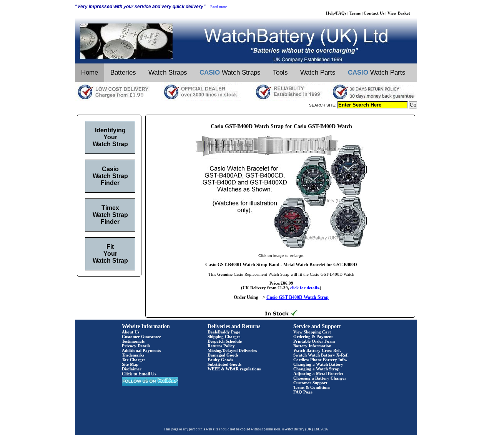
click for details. (305, 287)
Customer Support (310, 382)
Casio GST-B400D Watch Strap (297, 297)
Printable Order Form (314, 341)
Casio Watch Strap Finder (110, 176)
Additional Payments (141, 350)
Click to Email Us (139, 374)
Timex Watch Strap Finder (110, 215)
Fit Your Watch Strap (110, 253)
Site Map (130, 364)
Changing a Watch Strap (316, 369)
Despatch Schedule (225, 341)
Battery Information (312, 345)
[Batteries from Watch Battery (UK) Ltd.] (246, 62)
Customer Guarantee (141, 336)
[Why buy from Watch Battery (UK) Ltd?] (246, 99)
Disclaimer (131, 369)
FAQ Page (302, 392)
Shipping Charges (224, 336)
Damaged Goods (223, 355)
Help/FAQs (336, 13)
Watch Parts (318, 72)
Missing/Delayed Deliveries (232, 350)
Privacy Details (136, 345)
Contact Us (374, 13)
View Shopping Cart (312, 332)
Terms (355, 13)
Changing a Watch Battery (318, 364)
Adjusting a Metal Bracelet (318, 373)
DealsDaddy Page (224, 332)
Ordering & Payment (313, 336)
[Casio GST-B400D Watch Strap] (281, 247)
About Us (130, 332)
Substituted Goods (224, 364)
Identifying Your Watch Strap (110, 137)
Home (89, 72)
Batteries (123, 72)
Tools (280, 72)
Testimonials (133, 341)
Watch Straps (167, 72)
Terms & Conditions (311, 387)
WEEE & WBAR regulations (234, 369)
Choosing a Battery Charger (319, 378)
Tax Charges (133, 359)
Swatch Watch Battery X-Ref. (321, 355)
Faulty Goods (220, 359)
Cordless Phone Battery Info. (320, 359)
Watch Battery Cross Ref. (317, 350)
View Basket (398, 13)
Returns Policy (221, 345)
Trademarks (133, 355)
